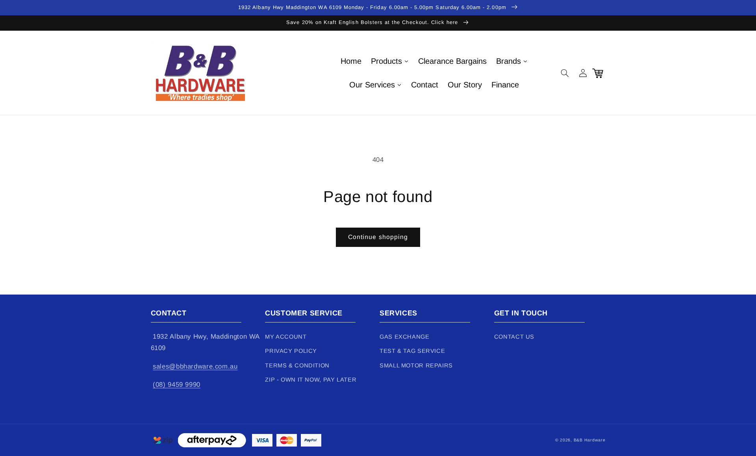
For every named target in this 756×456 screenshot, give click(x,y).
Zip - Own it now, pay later (310, 379)
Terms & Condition (297, 365)
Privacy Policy (291, 351)
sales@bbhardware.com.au (195, 366)
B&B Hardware (590, 439)
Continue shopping (378, 237)
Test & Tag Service (412, 351)
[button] (565, 73)
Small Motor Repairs (416, 365)
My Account (285, 337)
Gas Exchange (405, 337)
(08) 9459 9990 (176, 384)
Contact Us (514, 337)
